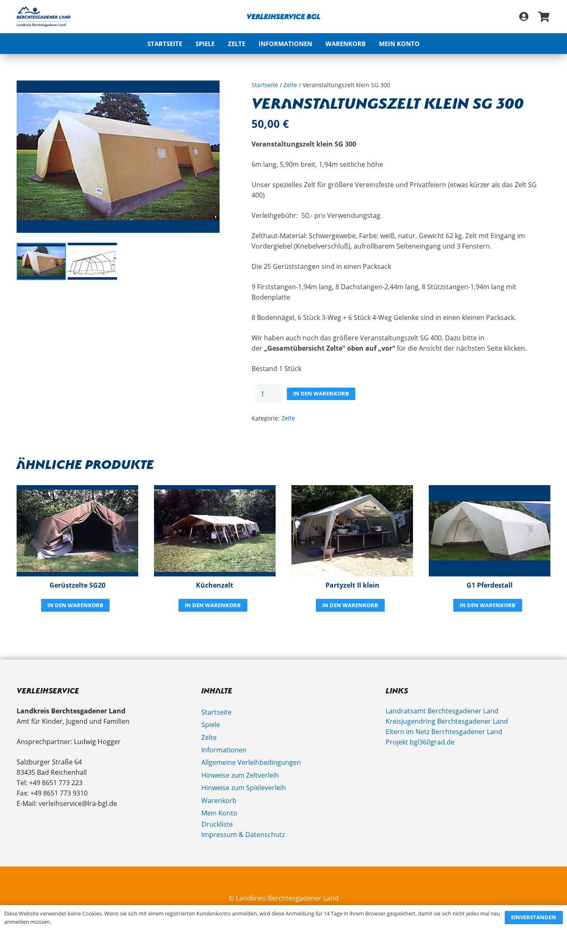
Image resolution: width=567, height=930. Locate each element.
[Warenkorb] (544, 17)
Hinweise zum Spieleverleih (243, 787)
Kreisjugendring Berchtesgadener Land (447, 721)
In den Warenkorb (321, 393)
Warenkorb (219, 800)
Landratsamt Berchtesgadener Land (442, 710)
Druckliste (217, 824)
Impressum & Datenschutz (243, 834)
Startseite (265, 85)
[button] (317, 43)
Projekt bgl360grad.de (420, 742)
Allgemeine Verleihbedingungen (251, 762)
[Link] (523, 16)
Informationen (224, 749)
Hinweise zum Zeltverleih (240, 775)
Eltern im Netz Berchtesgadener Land (444, 731)
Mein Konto (219, 813)
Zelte (290, 85)
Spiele (210, 724)
